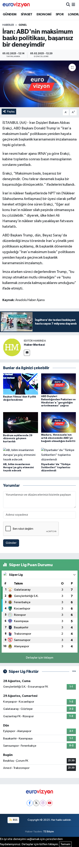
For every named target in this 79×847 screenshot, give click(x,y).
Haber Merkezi (34, 344)
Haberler (8, 25)
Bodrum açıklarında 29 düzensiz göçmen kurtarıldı (17, 438)
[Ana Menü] (73, 4)
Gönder (11, 542)
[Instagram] (43, 803)
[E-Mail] (27, 353)
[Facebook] (30, 803)
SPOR (60, 14)
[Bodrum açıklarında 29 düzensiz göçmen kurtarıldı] (20, 422)
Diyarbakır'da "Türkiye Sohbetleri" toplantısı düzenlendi (56, 467)
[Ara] (68, 4)
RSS (14, 819)
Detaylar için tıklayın (39, 657)
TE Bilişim (48, 831)
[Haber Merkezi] (12, 347)
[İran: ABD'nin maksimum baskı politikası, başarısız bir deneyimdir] (39, 84)
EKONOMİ (44, 14)
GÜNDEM (9, 14)
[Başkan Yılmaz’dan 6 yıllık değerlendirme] (20, 383)
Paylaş (11, 111)
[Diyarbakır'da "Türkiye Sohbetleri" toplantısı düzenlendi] (58, 455)
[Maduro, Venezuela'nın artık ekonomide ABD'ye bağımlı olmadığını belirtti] (58, 422)
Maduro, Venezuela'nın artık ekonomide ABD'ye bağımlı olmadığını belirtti (58, 438)
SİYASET (26, 14)
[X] (36, 803)
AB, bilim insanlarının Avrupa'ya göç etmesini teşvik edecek (18, 467)
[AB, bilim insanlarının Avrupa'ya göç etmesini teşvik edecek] (20, 455)
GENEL (23, 25)
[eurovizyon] (16, 5)
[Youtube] (49, 803)
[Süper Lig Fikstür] (74, 671)
